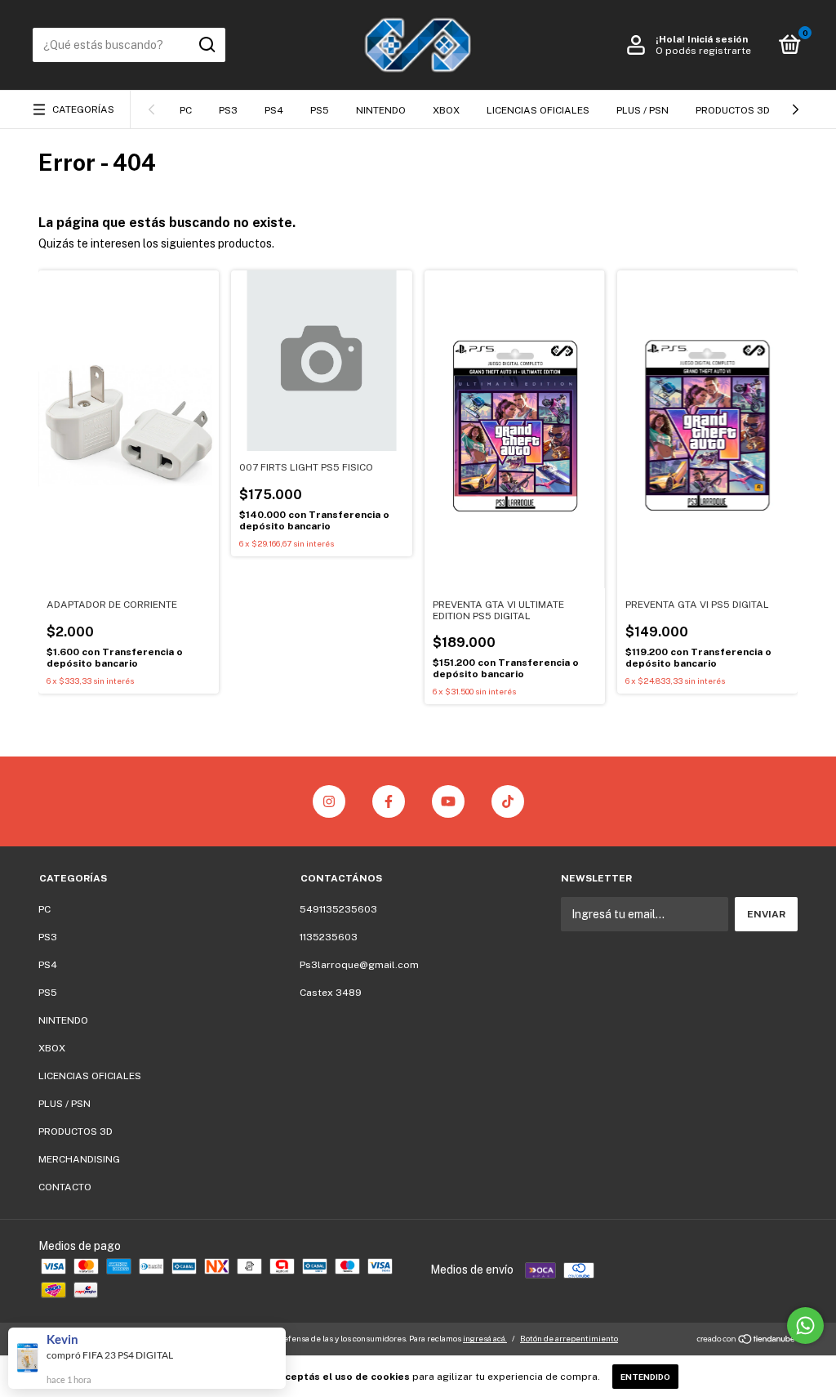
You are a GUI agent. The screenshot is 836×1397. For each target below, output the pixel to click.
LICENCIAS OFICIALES (538, 110)
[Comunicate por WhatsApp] (805, 1325)
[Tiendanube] (747, 1340)
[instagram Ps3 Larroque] (329, 801)
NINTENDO (381, 110)
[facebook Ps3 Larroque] (388, 801)
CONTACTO (64, 1187)
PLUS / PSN (642, 110)
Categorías (83, 109)
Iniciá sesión (717, 39)
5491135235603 (338, 909)
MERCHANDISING (79, 1159)
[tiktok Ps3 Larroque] (507, 801)
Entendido (645, 1376)
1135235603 (329, 937)
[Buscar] (206, 45)
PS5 (319, 110)
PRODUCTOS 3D (733, 110)
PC (186, 110)
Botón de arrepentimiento (569, 1338)
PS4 (274, 110)
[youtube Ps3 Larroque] (448, 801)
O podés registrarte (703, 50)
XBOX (446, 110)
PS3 (228, 110)
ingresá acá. (485, 1338)
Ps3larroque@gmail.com (359, 965)
